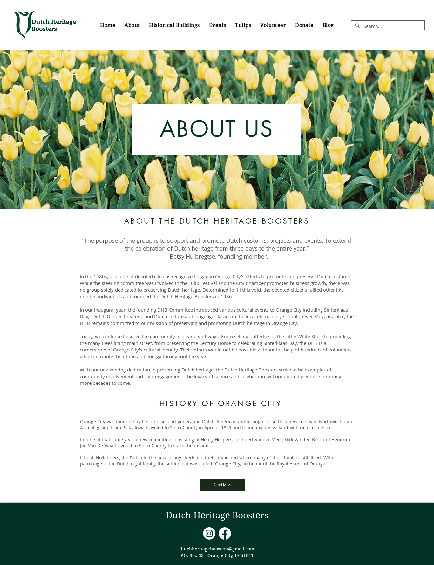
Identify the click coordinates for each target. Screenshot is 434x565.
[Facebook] (225, 533)
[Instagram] (209, 533)
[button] (132, 25)
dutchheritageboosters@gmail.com (217, 549)
